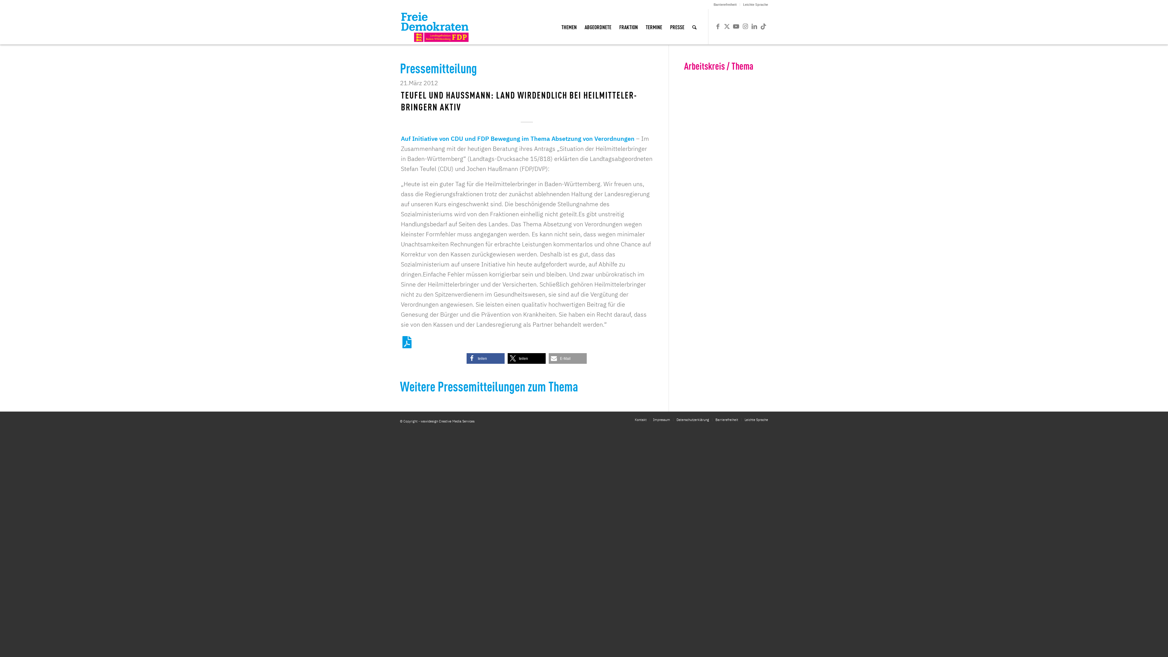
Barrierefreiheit (725, 4)
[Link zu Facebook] (717, 26)
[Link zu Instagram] (745, 26)
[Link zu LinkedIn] (754, 26)
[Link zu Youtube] (736, 26)
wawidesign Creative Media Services (447, 421)
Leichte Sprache (755, 4)
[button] (486, 358)
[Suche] (694, 26)
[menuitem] (725, 4)
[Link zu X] (727, 26)
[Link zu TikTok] (763, 26)
